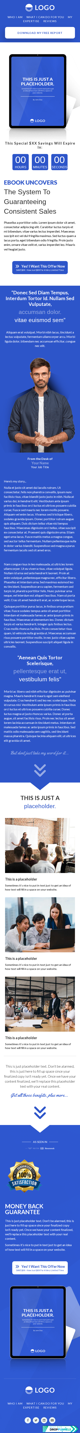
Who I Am (15, 17)
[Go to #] (28, 1420)
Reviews (50, 21)
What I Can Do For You (45, 17)
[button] (40, 33)
